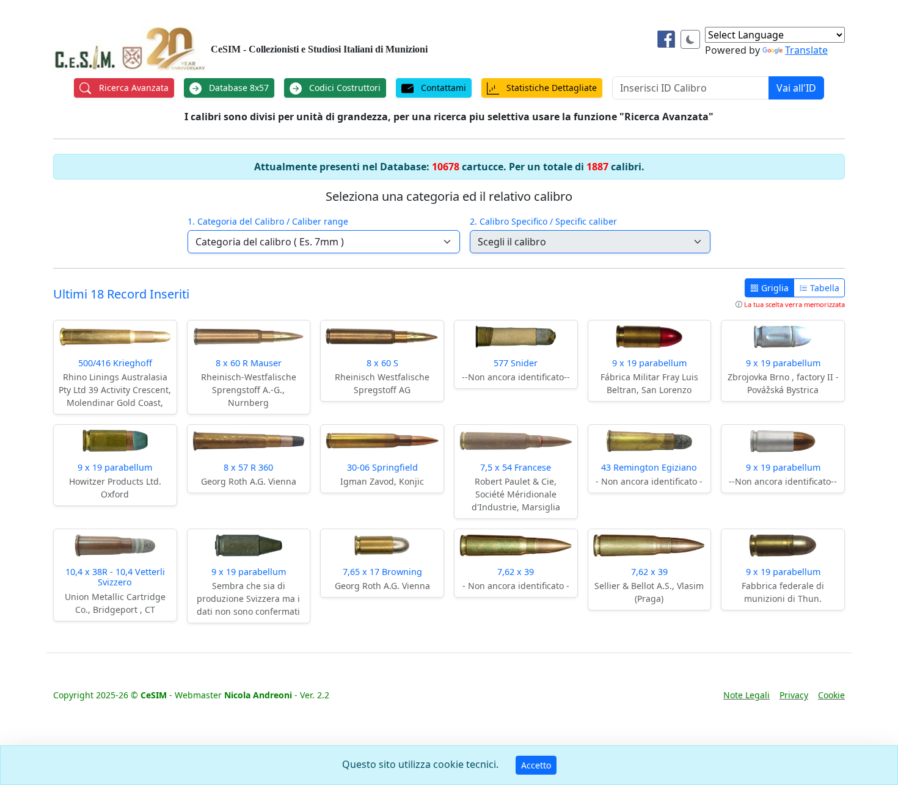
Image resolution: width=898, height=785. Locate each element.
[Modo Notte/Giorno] (690, 39)
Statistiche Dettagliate (550, 87)
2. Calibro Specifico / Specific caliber (543, 221)
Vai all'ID (796, 88)
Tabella (823, 288)
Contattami (442, 87)
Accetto (536, 765)
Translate (806, 50)
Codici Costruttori (344, 87)
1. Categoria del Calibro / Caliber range (268, 221)
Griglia (774, 288)
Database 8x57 (237, 87)
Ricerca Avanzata (133, 87)
